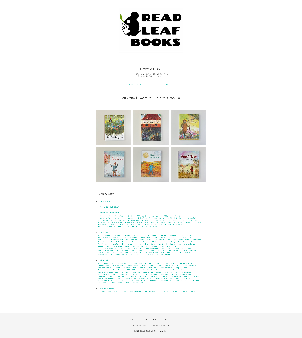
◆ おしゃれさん (160, 220)
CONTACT (168, 320)
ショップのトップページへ (132, 84)
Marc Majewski (137, 246)
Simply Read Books (105, 280)
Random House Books (192, 276)
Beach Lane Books (152, 263)
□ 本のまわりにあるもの (106, 288)
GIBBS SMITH (130, 270)
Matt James (102, 244)
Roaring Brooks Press (106, 278)
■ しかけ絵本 (154, 216)
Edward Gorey (169, 242)
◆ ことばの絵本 (138, 226)
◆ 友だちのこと (159, 218)
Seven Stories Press (182, 278)
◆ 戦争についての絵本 (193, 222)
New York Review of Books (182, 274)
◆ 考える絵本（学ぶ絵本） (107, 224)
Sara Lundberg (175, 244)
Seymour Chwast (159, 237)
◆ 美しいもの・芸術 (105, 220)
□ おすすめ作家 (103, 232)
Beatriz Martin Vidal (137, 254)
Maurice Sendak (123, 250)
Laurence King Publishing (108, 274)
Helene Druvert (117, 240)
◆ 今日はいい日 (174, 220)
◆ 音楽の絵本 (117, 222)
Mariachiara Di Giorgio (140, 242)
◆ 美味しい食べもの (189, 220)
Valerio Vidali (153, 254)
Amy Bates (163, 235)
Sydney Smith (138, 248)
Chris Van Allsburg (149, 235)
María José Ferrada (105, 242)
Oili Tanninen (117, 252)
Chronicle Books (104, 266)
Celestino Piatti (124, 248)
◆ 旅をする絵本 (142, 222)
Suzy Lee (139, 244)
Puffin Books (176, 276)
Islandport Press (171, 272)
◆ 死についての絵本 (175, 222)
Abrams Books (103, 263)
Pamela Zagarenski (105, 254)
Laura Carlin (145, 237)
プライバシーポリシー (138, 325)
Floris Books (153, 268)
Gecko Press (117, 270)
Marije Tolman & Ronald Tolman (152, 252)
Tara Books (153, 280)
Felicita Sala (174, 250)
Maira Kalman (127, 244)
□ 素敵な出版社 (103, 260)
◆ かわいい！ (146, 220)
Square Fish (120, 280)
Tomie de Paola (173, 248)
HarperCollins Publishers (130, 272)
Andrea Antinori (104, 235)
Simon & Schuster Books (126, 278)
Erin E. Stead (150, 250)
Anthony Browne (104, 237)
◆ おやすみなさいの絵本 (106, 226)
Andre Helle (195, 242)
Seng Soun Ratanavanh (107, 248)
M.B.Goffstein (157, 242)
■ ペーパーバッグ (104, 216)
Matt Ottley (179, 246)
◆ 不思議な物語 (133, 220)
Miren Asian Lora (190, 244)
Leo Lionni (163, 244)
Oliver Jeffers (114, 244)
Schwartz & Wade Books (163, 278)
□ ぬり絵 (175, 291)
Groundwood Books (145, 270)
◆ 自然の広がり (191, 218)
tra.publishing (103, 283)
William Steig (137, 250)
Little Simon (165, 274)
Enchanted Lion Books (122, 268)
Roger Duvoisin (131, 240)
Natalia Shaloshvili (189, 250)
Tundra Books (116, 283)
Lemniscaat (124, 274)
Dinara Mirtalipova (152, 246)
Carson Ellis (171, 240)
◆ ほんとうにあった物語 (153, 224)
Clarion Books (118, 266)
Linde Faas (197, 240)
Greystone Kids (179, 270)
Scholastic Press (145, 278)
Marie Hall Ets (184, 240)
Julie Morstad (167, 246)
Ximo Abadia (117, 235)
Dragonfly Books (189, 266)
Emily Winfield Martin (121, 246)
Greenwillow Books (163, 270)
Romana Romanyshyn (106, 250)
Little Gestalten (152, 274)
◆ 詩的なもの (120, 220)
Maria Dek (187, 237)
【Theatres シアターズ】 (189, 291)
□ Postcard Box (135, 291)
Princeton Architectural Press (149, 276)
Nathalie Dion (103, 240)
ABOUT (144, 320)
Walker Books (138, 283)
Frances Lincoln (104, 270)
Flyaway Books (166, 268)
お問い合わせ (170, 84)
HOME (132, 320)
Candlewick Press (168, 263)
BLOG (155, 320)
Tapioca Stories (180, 280)
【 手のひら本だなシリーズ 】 (108, 291)
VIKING (127, 283)
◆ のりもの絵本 (124, 226)
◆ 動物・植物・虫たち (175, 218)
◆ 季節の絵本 (129, 222)
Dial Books (169, 266)
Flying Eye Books (181, 268)
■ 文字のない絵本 (141, 216)
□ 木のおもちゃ (163, 291)
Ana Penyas (186, 248)
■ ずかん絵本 (177, 216)
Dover (178, 266)
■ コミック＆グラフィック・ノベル (110, 218)
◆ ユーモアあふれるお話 (173, 224)
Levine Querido (137, 274)
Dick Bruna (117, 237)
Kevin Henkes (183, 242)
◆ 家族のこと (130, 218)
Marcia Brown (187, 235)
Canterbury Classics (185, 263)
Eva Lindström (150, 244)
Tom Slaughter (103, 252)
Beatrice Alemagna (132, 235)
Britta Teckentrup (131, 252)
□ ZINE (124, 291)
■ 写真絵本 (166, 216)
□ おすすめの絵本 (104, 201)
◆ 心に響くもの (103, 222)
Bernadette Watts (186, 252)
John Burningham (131, 237)
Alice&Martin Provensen (155, 248)
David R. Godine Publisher (152, 266)
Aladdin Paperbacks (119, 263)
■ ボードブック (118, 216)
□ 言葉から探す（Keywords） (109, 213)
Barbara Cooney (174, 237)
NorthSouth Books (105, 276)
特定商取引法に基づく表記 (162, 325)
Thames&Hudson (195, 280)
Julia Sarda (162, 250)
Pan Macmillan (120, 276)
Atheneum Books (136, 263)
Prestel (166, 276)
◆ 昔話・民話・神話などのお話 (131, 224)
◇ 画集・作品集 (152, 226)
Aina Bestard (174, 235)
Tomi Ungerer (172, 252)
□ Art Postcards (149, 291)
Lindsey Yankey (121, 254)
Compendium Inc (133, 266)
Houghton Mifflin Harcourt (152, 272)
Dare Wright (165, 254)
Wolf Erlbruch (159, 240)
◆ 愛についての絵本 (158, 222)
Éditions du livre (139, 268)
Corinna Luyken (104, 246)
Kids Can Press (186, 272)
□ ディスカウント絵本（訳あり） (109, 207)
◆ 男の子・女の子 (144, 218)
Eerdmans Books (104, 268)
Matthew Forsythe (122, 242)
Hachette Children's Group (108, 272)
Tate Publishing (165, 280)
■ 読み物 (130, 216)
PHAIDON (132, 276)
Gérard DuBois (145, 240)
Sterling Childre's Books (137, 280)
